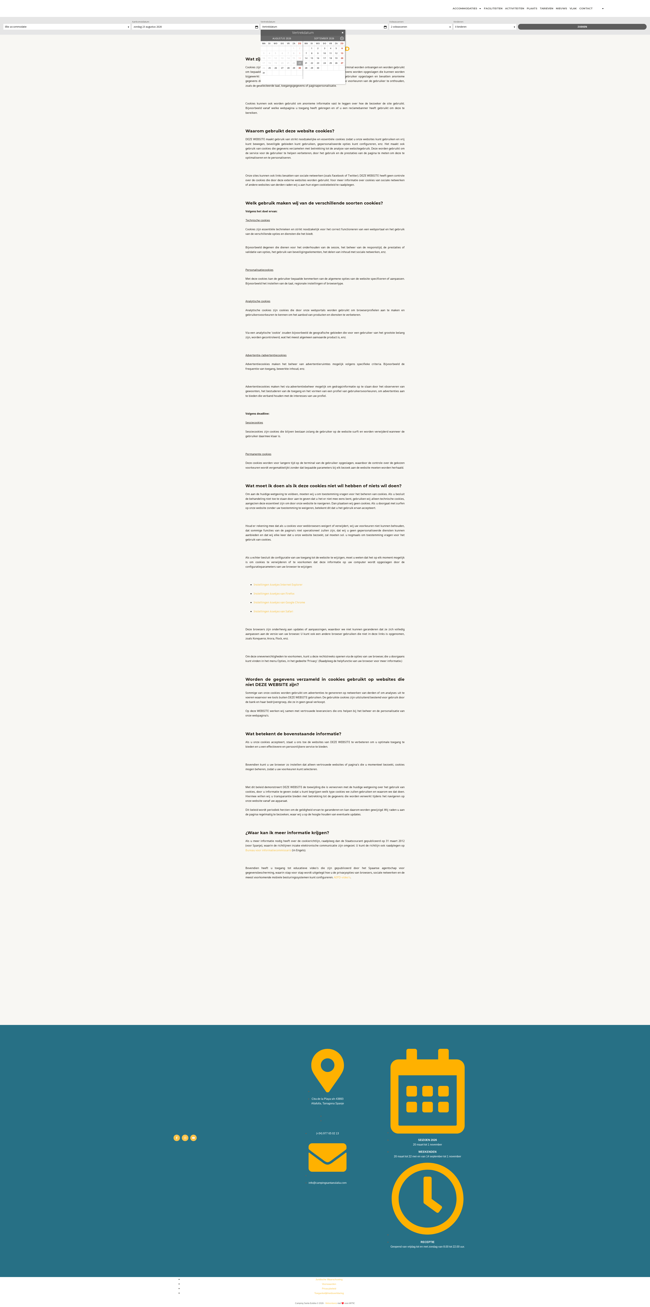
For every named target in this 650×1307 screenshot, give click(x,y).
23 (318, 63)
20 (342, 58)
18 (330, 58)
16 (318, 58)
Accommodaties (465, 8)
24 (324, 63)
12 (336, 53)
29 (294, 68)
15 (312, 58)
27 (282, 68)
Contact (586, 8)
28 (288, 68)
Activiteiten (514, 8)
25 (269, 68)
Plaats (532, 8)
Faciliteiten (493, 8)
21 (306, 63)
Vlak (573, 8)
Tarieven (546, 8)
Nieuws (561, 8)
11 (330, 53)
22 (312, 63)
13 (342, 53)
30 (299, 68)
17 (324, 58)
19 (336, 58)
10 (324, 53)
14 (306, 58)
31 (264, 72)
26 (275, 68)
